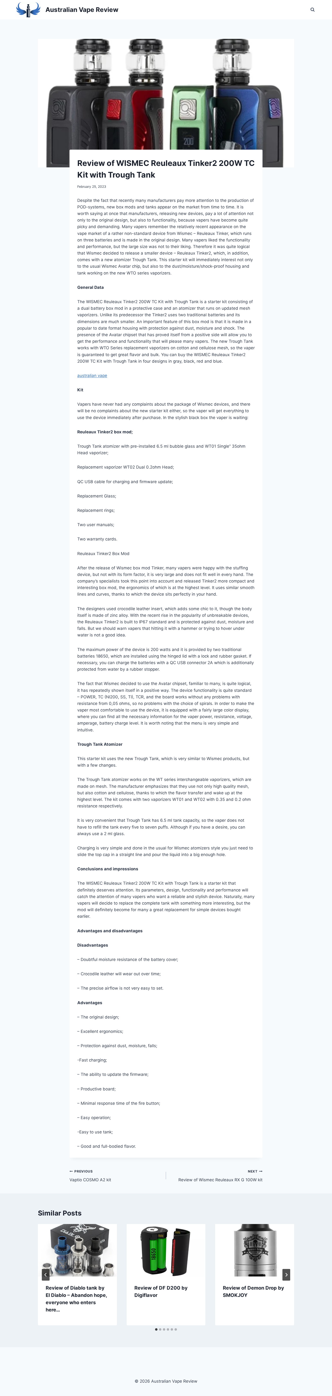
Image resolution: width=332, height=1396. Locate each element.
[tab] (156, 1329)
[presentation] (77, 1250)
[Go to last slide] (46, 1275)
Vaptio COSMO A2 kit (90, 1175)
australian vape (92, 375)
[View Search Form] (312, 9)
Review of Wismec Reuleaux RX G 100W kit (220, 1175)
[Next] (286, 1275)
